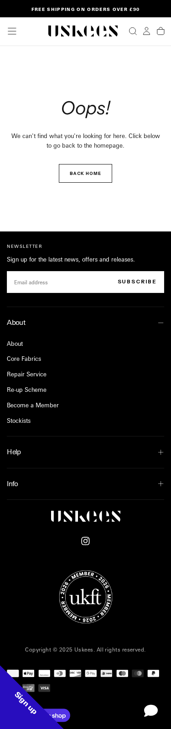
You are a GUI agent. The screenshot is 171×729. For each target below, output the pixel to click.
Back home (85, 173)
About (15, 343)
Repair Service (27, 374)
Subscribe (137, 281)
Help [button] (14, 451)
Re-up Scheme (27, 389)
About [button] (16, 322)
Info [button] (12, 483)
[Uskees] (85, 516)
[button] (12, 31)
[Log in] (146, 31)
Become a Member (33, 405)
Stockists (19, 420)
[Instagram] (85, 541)
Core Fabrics (24, 358)
